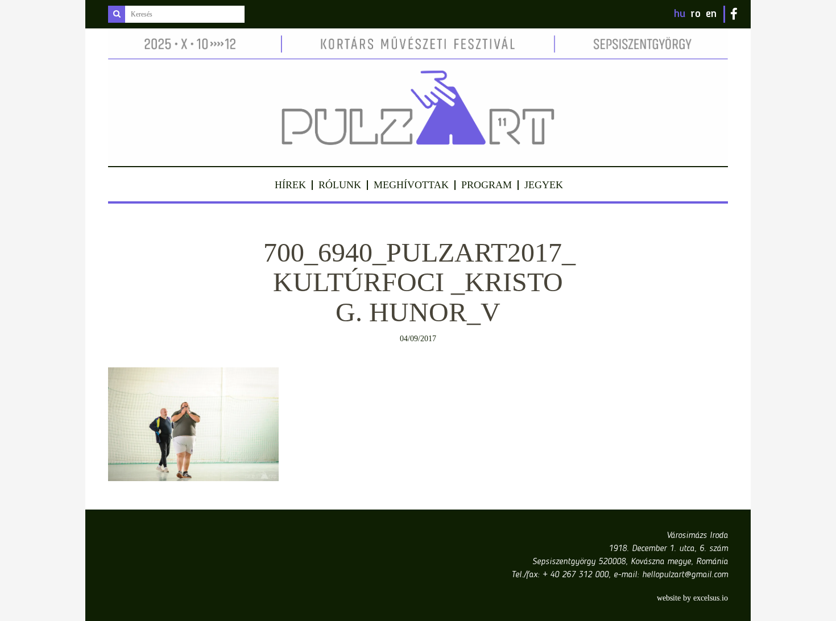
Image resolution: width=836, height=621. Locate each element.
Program (486, 185)
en (711, 14)
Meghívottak (411, 185)
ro (695, 14)
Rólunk (339, 185)
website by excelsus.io (692, 598)
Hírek (290, 185)
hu (679, 14)
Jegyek (543, 185)
